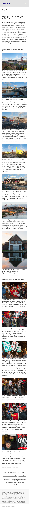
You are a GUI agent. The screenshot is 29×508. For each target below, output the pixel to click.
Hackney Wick (13, 494)
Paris (20, 474)
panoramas (18, 498)
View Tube (14, 502)
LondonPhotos (13, 491)
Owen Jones (13, 498)
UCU (10, 502)
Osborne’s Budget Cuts (12, 467)
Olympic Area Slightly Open (9, 273)
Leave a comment (21, 502)
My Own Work (19, 491)
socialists (19, 500)
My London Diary (17, 472)
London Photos (22, 475)
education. (19, 493)
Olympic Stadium (7, 498)
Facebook (10, 472)
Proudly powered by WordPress (8, 506)
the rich (14, 501)
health (17, 494)
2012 (8, 492)
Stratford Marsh (5, 501)
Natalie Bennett (18, 497)
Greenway (8, 494)
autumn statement (18, 492)
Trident (7, 502)
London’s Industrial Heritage (10, 475)
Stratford (22, 500)
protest (7, 500)
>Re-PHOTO (6, 3)
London (20, 496)
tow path (22, 501)
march (13, 497)
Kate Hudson (9, 496)
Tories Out (18, 501)
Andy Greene (11, 492)
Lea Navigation (15, 496)
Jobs (20, 494)
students (10, 501)
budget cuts (7, 493)
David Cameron (13, 493)
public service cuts (13, 500)
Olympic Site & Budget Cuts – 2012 (12, 17)
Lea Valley (15, 474)
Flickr (4, 472)
